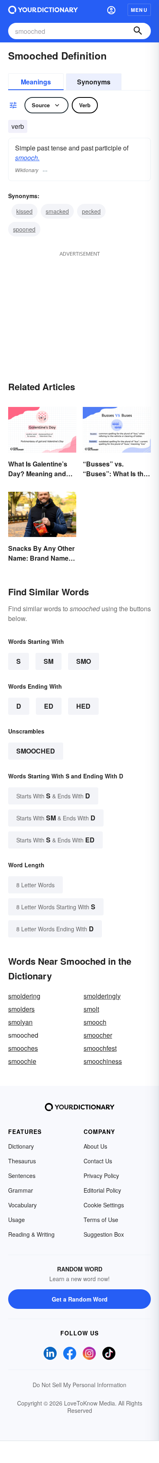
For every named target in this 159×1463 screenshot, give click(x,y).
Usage (16, 1219)
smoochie (22, 1061)
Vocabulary (22, 1205)
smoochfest (100, 1048)
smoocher (98, 1035)
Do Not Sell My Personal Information (79, 1385)
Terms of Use (101, 1219)
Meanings (36, 81)
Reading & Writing (31, 1234)
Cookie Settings (104, 1205)
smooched (35, 751)
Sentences (21, 1175)
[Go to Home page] (43, 10)
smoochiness (103, 1061)
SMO (83, 661)
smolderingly (102, 996)
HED (83, 706)
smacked (57, 211)
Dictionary (21, 1146)
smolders (21, 1009)
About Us (95, 1146)
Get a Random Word (80, 1299)
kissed (24, 211)
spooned (24, 229)
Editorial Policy (102, 1190)
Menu (139, 9)
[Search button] (138, 31)
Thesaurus (22, 1161)
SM (48, 661)
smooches (23, 1048)
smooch (95, 1022)
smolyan (20, 1022)
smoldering (24, 996)
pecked (91, 211)
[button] (111, 9)
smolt (91, 1009)
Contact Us (98, 1161)
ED (48, 706)
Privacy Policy (101, 1175)
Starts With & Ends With (53, 795)
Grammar (20, 1190)
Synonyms (93, 81)
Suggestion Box (104, 1234)
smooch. (27, 157)
